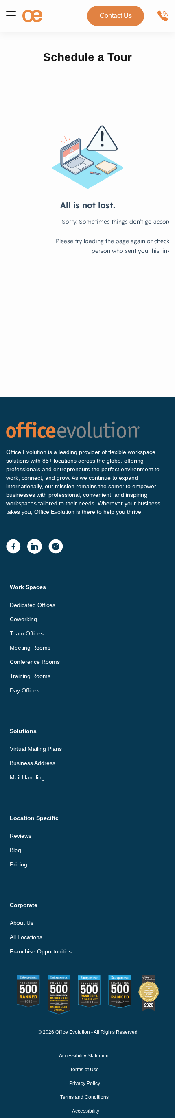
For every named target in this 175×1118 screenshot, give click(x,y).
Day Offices (24, 690)
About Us (21, 923)
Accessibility (85, 1111)
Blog (15, 850)
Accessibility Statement (84, 1056)
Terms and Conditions (84, 1097)
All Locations (26, 937)
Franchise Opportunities (41, 951)
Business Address (32, 763)
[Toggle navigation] (11, 16)
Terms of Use (84, 1069)
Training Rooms (30, 676)
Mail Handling (27, 777)
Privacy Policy (84, 1083)
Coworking (23, 619)
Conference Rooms (35, 662)
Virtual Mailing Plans (36, 749)
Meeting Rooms (30, 647)
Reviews (20, 836)
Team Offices (27, 633)
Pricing (18, 864)
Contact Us (116, 15)
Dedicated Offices (32, 605)
